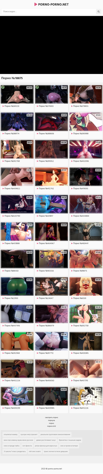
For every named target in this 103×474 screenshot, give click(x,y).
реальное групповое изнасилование (55, 434)
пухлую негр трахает (29, 434)
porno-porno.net (53, 4)
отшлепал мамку (10, 434)
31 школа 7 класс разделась (15, 451)
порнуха (51, 420)
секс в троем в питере (69, 445)
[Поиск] (98, 11)
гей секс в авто (35, 451)
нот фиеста (27, 445)
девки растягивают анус (46, 440)
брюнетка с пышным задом (70, 440)
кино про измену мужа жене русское (18, 440)
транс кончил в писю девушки (56, 451)
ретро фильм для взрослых (46, 445)
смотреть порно (51, 417)
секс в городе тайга (11, 445)
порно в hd (51, 426)
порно (51, 423)
